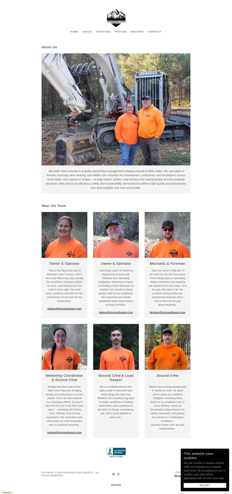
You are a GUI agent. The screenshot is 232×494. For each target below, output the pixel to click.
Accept (205, 485)
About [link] (87, 31)
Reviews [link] (137, 31)
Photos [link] (121, 31)
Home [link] (74, 31)
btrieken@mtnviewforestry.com (167, 312)
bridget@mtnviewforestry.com (64, 432)
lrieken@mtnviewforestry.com (116, 312)
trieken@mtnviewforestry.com (64, 308)
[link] (116, 16)
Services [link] (103, 31)
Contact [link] (155, 31)
